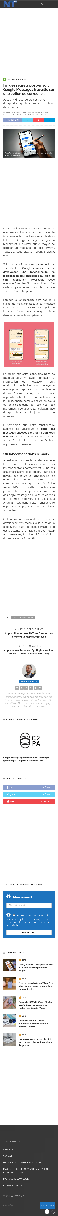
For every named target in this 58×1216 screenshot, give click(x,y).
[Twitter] (26, 688)
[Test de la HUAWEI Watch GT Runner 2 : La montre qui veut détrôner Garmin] (9, 1020)
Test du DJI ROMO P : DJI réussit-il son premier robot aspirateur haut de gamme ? (35, 1042)
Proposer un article (14, 1185)
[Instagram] (31, 688)
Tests (22, 960)
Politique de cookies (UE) (16, 1179)
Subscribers (46, 801)
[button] (50, 1211)
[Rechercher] (42, 4)
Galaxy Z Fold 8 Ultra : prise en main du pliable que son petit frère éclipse (36, 967)
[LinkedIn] (40, 688)
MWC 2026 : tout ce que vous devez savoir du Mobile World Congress (26, 1170)
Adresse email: (22, 897)
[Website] (17, 688)
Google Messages (37, 115)
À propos (8, 1149)
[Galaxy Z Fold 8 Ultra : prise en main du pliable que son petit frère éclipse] (9, 964)
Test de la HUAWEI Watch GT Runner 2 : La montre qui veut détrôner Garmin (33, 1023)
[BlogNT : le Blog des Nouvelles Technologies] (10, 3)
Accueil (7, 99)
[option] (29, 743)
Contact (7, 1156)
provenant (42, 264)
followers (47, 787)
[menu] (50, 4)
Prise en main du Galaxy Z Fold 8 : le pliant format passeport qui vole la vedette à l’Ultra (36, 986)
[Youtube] (36, 688)
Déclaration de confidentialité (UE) (22, 1162)
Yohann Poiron (40, 112)
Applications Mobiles (15, 79)
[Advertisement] (29, 40)
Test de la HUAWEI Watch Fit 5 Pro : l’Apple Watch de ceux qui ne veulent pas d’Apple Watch (36, 1005)
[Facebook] (22, 688)
